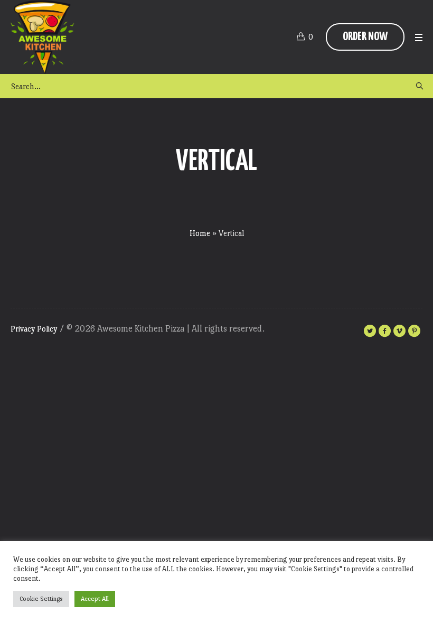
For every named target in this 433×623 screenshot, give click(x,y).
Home (200, 233)
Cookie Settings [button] (41, 598)
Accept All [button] (95, 598)
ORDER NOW (365, 37)
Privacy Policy (34, 328)
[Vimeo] (399, 331)
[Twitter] (369, 331)
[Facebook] (384, 331)
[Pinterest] (414, 331)
